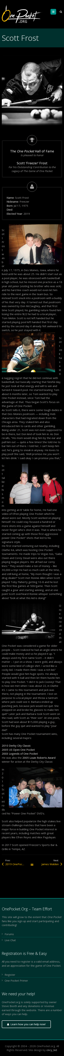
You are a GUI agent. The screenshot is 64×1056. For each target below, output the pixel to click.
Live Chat (10, 940)
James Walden (50, 864)
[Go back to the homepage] (22, 14)
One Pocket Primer (16, 980)
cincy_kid (51, 1050)
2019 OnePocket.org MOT (18, 864)
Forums (9, 934)
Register (10, 974)
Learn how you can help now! (28, 1024)
